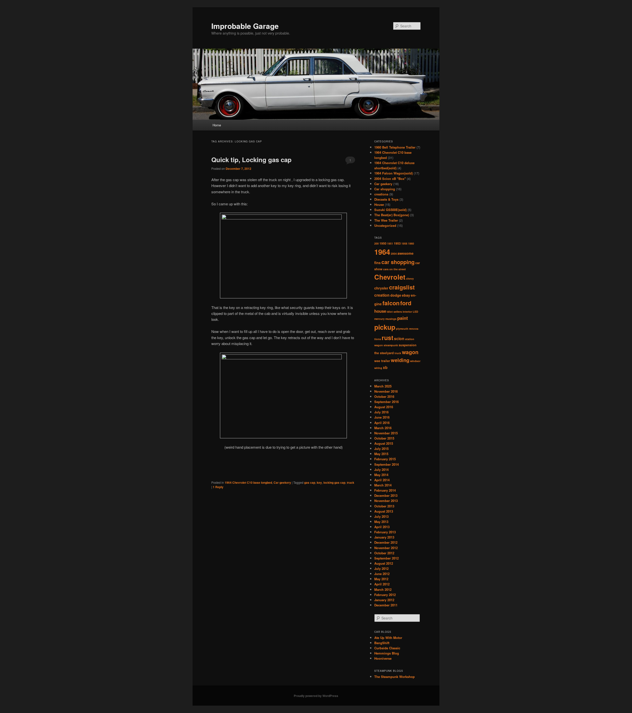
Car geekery (282, 482)
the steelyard (384, 353)
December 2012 (385, 542)
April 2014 (382, 480)
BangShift (381, 642)
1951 (390, 243)
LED (415, 311)
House (379, 204)
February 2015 (385, 459)
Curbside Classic (387, 648)
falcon (390, 303)
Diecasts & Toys (386, 199)
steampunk (391, 345)
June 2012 (382, 573)
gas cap (309, 482)
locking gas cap (334, 482)
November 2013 (386, 500)
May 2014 (381, 474)
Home (217, 125)
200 (376, 243)
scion (399, 338)
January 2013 (384, 537)
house (380, 311)
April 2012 (382, 584)
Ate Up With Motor (388, 637)
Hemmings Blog (386, 653)
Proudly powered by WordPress (316, 696)
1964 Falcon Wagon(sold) (393, 173)
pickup (384, 327)
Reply (218, 487)
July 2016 (381, 412)
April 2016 (382, 422)
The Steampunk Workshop (394, 676)
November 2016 (386, 391)
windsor (415, 361)
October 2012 (384, 553)
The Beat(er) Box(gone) (391, 214)
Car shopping (384, 189)
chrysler (381, 288)
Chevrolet (389, 277)
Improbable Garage (245, 25)
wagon (410, 352)
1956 (404, 243)
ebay (406, 295)
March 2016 (383, 427)
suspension (407, 345)
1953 (397, 243)
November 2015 (386, 433)
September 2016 (386, 401)
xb (385, 367)
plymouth (402, 328)
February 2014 (385, 490)
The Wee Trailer (386, 220)
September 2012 (386, 558)
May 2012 (381, 579)
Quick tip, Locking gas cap (251, 159)
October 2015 (384, 438)
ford (405, 303)
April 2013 (382, 526)
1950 (382, 243)
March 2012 (383, 589)
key (319, 482)
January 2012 (384, 599)
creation (382, 295)
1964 (382, 252)
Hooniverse (383, 658)
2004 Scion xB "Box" (390, 178)
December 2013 (385, 495)
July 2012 (381, 568)
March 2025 (383, 386)
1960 (411, 243)
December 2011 (385, 605)
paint (402, 318)
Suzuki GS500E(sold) (390, 209)
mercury (379, 319)
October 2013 (384, 506)
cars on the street (394, 269)
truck (350, 482)
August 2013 (383, 511)
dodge (395, 295)
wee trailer (382, 361)
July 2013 (381, 516)
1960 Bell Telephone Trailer (394, 147)
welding (400, 360)
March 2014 (383, 485)
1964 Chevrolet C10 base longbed (248, 482)
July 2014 (381, 469)
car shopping (398, 262)
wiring (378, 368)
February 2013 (385, 532)
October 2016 (384, 396)
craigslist (402, 287)
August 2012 (383, 563)
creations (381, 194)
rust (387, 337)
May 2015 (381, 453)
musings (390, 319)
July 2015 (381, 448)
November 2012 (386, 547)
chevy (410, 278)
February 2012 (385, 594)
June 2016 (382, 417)
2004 (394, 253)
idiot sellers (394, 311)
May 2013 (381, 521)
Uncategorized (385, 225)
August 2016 (383, 407)
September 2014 (386, 464)
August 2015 (383, 443)
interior (407, 311)
